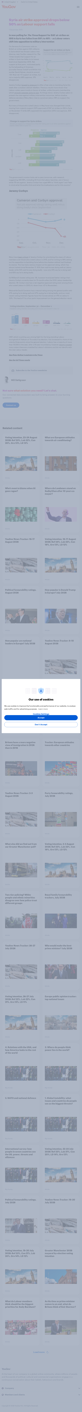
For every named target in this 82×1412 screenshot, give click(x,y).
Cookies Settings (41, 714)
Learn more (43, 709)
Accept (41, 718)
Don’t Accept (41, 724)
